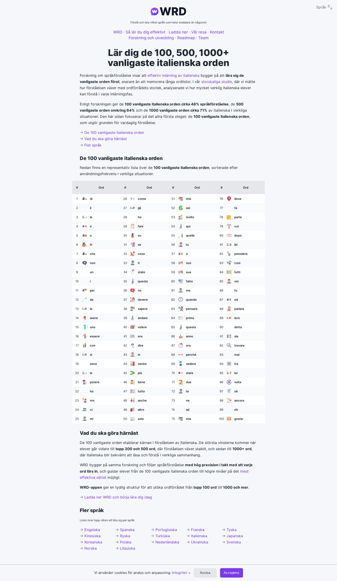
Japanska (235, 536)
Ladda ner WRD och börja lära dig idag (118, 497)
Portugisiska (166, 529)
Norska (90, 548)
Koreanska (93, 542)
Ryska (125, 536)
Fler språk (93, 145)
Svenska (234, 542)
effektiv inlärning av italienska (173, 75)
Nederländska (167, 542)
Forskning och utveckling (151, 38)
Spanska (127, 529)
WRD (173, 11)
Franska (197, 529)
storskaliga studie (216, 81)
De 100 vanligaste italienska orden (114, 132)
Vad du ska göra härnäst (105, 138)
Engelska (92, 529)
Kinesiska (92, 536)
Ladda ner (178, 32)
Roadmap (186, 38)
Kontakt (217, 32)
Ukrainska (199, 542)
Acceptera (231, 573)
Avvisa (205, 573)
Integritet (181, 572)
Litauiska (127, 548)
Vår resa (199, 32)
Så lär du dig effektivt (145, 32)
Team (203, 38)
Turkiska (162, 536)
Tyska (232, 529)
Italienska (199, 536)
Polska (125, 542)
